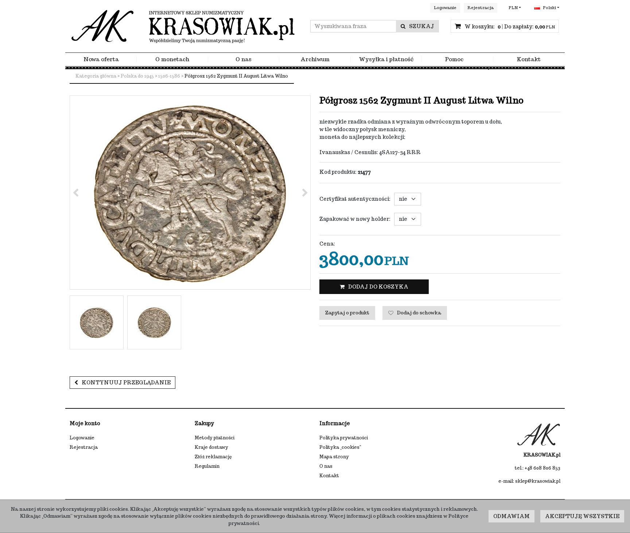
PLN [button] (513, 7)
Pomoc (454, 59)
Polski (549, 7)
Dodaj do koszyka (378, 286)
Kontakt (529, 59)
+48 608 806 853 (542, 468)
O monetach (172, 59)
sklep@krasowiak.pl (537, 481)
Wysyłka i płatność (386, 59)
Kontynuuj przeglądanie (126, 382)
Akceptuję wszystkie (582, 516)
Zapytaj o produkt (347, 313)
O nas (244, 59)
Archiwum (315, 59)
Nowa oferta (101, 59)
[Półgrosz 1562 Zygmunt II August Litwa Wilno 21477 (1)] (190, 192)
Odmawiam (511, 516)
